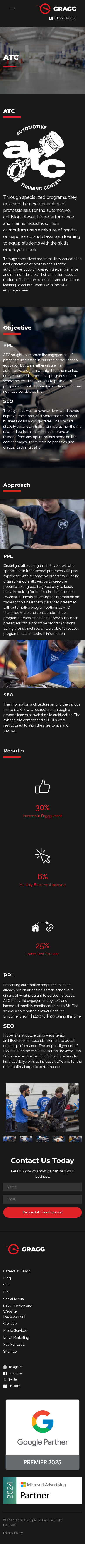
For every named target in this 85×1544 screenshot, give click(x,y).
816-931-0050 (65, 18)
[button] (8, 1108)
